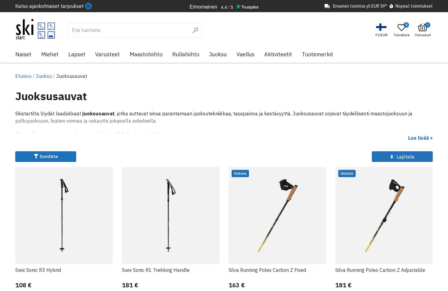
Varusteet (107, 54)
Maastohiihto (146, 54)
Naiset (23, 54)
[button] (382, 30)
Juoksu (218, 54)
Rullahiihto (185, 54)
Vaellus (245, 54)
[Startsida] (35, 29)
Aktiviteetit (278, 54)
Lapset (76, 54)
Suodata (48, 156)
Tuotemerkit (317, 54)
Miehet (50, 54)
